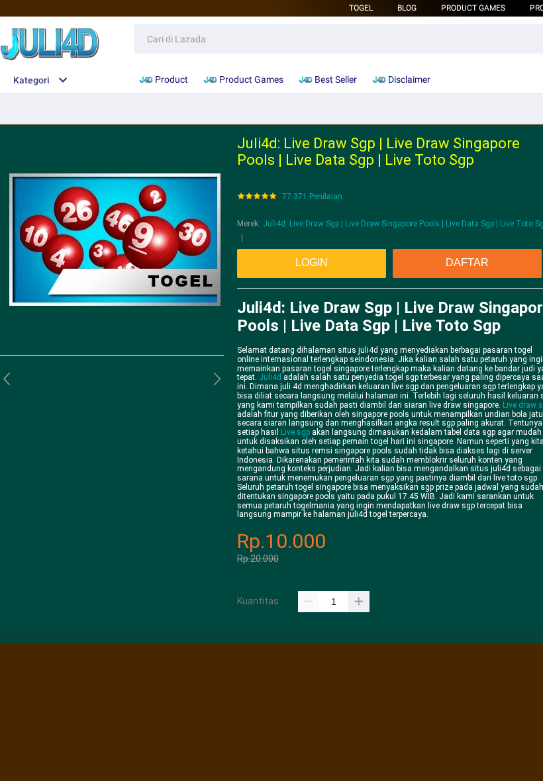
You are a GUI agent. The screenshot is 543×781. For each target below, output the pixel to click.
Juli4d (270, 377)
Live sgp (295, 432)
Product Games (473, 8)
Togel (361, 8)
